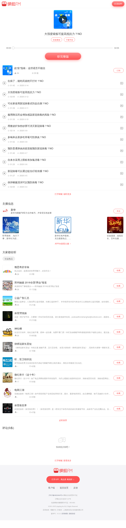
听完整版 (63, 56)
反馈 (75, 488)
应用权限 (65, 513)
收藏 (118, 270)
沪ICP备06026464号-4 (56, 495)
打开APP (118, 3)
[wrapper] (63, 264)
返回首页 (64, 488)
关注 (118, 211)
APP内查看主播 (62, 243)
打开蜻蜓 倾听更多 (63, 194)
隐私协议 (72, 513)
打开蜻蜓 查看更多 (63, 460)
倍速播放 (56, 39)
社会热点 (9, 258)
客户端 (51, 488)
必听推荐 (63, 420)
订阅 (118, 70)
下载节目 (69, 39)
